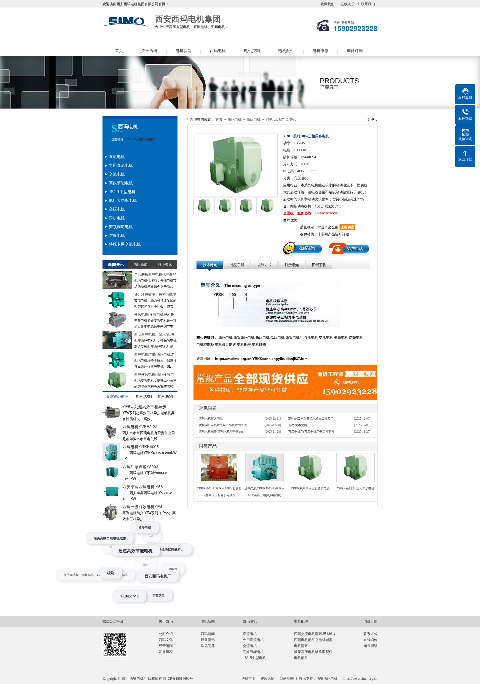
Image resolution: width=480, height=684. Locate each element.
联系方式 (371, 633)
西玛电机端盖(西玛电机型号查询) (221, 431)
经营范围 (166, 645)
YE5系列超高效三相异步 (144, 406)
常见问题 (208, 645)
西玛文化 (166, 639)
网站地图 (287, 678)
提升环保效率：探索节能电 (155, 294)
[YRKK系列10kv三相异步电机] (310, 456)
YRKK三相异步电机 (140, 139)
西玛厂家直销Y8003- (141, 466)
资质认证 (267, 678)
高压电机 (253, 119)
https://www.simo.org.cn (360, 678)
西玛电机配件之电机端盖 (313, 639)
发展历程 (166, 651)
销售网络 (371, 645)
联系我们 (368, 3)
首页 (119, 51)
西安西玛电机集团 (126, 22)
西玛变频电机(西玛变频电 (154, 374)
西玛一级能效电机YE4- (143, 506)
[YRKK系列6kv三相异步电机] (355, 456)
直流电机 (250, 633)
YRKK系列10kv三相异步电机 (310, 488)
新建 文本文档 (297, 425)
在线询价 (348, 3)
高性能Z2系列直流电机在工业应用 (311, 418)
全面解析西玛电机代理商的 (155, 274)
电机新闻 (184, 51)
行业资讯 (208, 639)
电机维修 (320, 51)
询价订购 (355, 51)
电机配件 (286, 51)
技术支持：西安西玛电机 (318, 678)
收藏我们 (327, 3)
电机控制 (252, 51)
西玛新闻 (208, 633)
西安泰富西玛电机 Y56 (142, 486)
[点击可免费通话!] (286, 369)
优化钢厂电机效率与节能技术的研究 (223, 425)
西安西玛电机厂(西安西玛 (154, 334)
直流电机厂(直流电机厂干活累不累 (311, 431)
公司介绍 (166, 633)
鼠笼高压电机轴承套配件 (313, 651)
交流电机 (250, 645)
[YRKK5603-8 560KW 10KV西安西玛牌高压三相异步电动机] (219, 456)
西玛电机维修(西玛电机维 (154, 354)
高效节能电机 (253, 651)
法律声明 (248, 678)
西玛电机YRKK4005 (140, 446)
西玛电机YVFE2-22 (139, 426)
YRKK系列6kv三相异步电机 (355, 488)
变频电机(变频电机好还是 (154, 314)
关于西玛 (149, 51)
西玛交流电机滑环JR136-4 (315, 633)
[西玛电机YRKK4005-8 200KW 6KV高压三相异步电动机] (265, 456)
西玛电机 (218, 51)
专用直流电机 (253, 639)
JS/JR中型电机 (254, 657)
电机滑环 (301, 645)
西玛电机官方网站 (211, 418)
